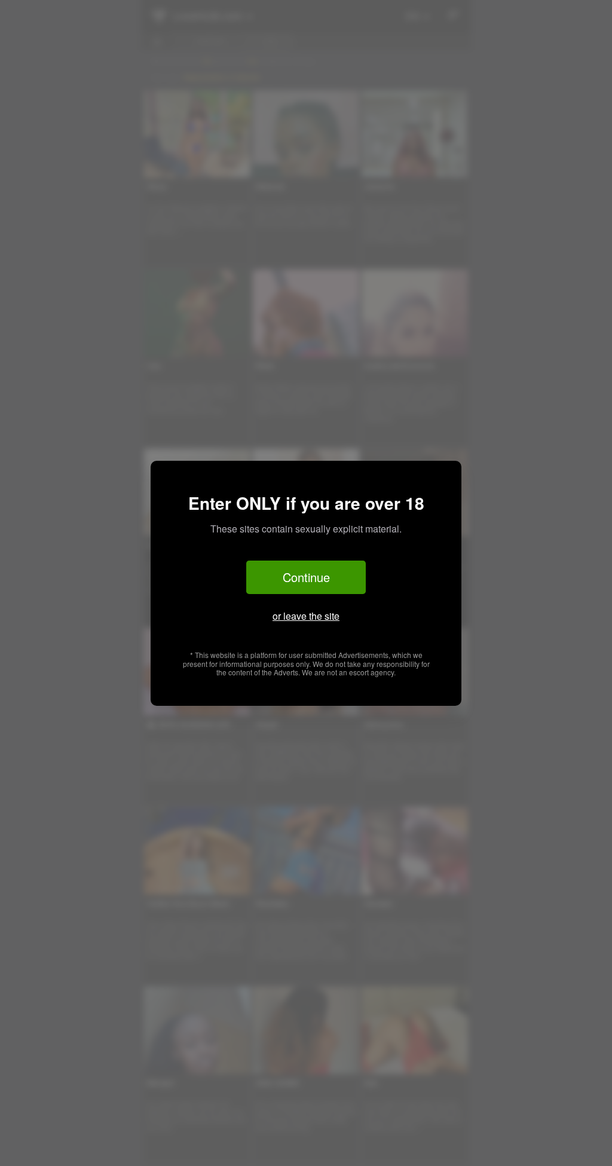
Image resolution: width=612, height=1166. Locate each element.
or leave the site (306, 616)
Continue (306, 577)
